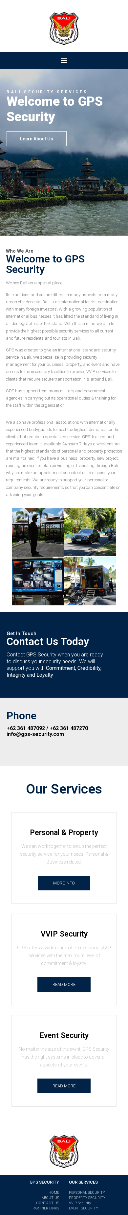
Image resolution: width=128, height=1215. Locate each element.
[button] (37, 138)
